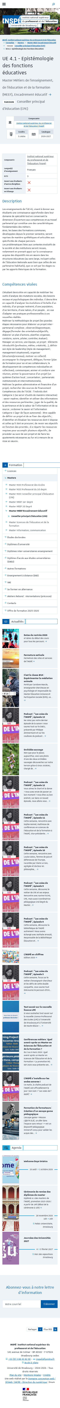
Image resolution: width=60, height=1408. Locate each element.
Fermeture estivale (34, 655)
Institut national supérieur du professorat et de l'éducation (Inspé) (40, 160)
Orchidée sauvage (33, 749)
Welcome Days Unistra (36, 1161)
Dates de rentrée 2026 (35, 635)
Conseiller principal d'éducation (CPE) (30, 45)
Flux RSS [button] (48, 1329)
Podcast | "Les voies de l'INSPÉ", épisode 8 (36, 920)
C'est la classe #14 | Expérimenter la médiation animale (38, 678)
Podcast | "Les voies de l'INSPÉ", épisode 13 (36, 716)
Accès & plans (31, 1362)
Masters (21, 42)
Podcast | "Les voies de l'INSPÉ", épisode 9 (36, 885)
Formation (10, 42)
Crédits (46, 1375)
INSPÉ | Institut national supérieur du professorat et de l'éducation (29, 39)
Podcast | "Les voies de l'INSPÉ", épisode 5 (36, 973)
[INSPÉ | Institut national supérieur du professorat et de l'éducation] (11, 19)
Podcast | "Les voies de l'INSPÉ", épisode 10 (36, 849)
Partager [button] (32, 1329)
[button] (54, 4)
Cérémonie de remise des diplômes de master (37, 1193)
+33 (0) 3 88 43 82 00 (19, 1359)
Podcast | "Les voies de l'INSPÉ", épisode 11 (36, 816)
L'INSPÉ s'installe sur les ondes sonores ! (36, 1080)
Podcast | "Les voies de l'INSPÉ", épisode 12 (36, 784)
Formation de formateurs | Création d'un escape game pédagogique (38, 1111)
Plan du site (15, 1375)
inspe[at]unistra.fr (45, 1359)
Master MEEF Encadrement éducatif (41, 42)
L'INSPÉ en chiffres (34, 954)
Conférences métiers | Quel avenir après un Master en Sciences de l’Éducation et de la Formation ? (38, 1044)
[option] (30, 638)
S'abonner (49, 1304)
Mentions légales (32, 1375)
